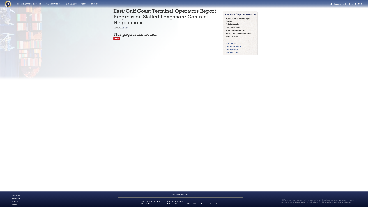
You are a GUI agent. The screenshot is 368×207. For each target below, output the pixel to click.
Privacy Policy (16, 198)
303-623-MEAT (173, 201)
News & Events (71, 4)
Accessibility (15, 201)
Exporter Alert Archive (233, 46)
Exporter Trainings (232, 49)
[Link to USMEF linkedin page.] (362, 4)
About (83, 4)
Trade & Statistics (53, 4)
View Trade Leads (232, 52)
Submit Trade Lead (232, 36)
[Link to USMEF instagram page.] (355, 4)
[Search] (331, 4)
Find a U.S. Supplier (232, 24)
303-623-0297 (173, 203)
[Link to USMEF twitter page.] (352, 4)
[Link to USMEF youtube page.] (359, 4)
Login (345, 4)
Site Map (14, 204)
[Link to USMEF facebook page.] (349, 4)
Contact (94, 4)
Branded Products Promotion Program (239, 33)
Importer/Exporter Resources (29, 4)
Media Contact (16, 195)
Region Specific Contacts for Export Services (238, 20)
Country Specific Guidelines (235, 30)
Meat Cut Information (233, 27)
